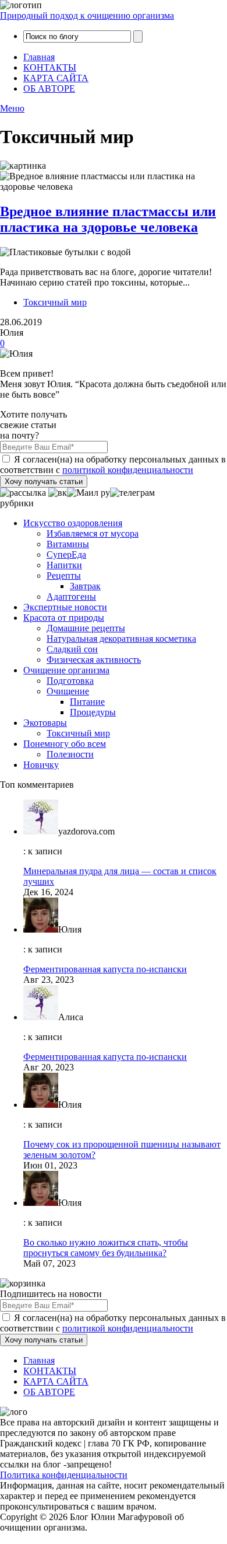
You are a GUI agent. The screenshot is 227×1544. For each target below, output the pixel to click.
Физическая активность (94, 660)
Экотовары (45, 723)
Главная (39, 57)
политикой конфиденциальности (127, 470)
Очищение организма (66, 670)
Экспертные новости (65, 607)
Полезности (70, 754)
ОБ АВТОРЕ (49, 88)
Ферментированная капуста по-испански (105, 969)
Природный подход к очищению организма (87, 15)
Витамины (68, 544)
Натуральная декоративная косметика (121, 639)
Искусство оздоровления (72, 523)
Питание (87, 702)
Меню (12, 108)
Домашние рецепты (86, 628)
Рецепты (64, 575)
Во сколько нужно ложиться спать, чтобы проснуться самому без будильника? (105, 1247)
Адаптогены (71, 596)
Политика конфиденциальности (63, 1475)
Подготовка (70, 681)
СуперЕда (66, 554)
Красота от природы (63, 618)
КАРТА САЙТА (55, 78)
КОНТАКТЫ (49, 67)
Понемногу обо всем (64, 744)
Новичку (41, 765)
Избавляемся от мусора (93, 533)
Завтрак (85, 586)
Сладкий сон (72, 649)
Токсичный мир (55, 302)
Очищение (68, 691)
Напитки (64, 565)
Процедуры (93, 712)
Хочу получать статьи (44, 481)
